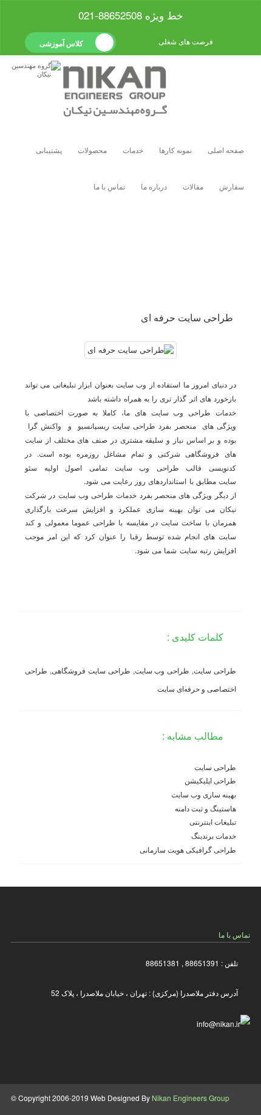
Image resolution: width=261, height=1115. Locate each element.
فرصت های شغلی (186, 41)
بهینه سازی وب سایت (203, 794)
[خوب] (217, 334)
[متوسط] (207, 334)
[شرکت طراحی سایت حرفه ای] (230, 1056)
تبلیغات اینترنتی (212, 821)
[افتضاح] (186, 334)
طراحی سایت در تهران (226, 904)
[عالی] (228, 334)
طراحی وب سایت (181, 412)
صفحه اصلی (226, 150)
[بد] (197, 334)
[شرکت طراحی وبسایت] (31, 1056)
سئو (31, 467)
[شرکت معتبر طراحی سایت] (71, 1056)
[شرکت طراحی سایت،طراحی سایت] (150, 1056)
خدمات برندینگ (213, 835)
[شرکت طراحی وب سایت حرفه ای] (191, 1056)
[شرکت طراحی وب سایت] (110, 1056)
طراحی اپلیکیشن (210, 780)
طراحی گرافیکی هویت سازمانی (188, 849)
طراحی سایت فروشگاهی (91, 670)
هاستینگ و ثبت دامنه (205, 808)
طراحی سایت (106, 267)
